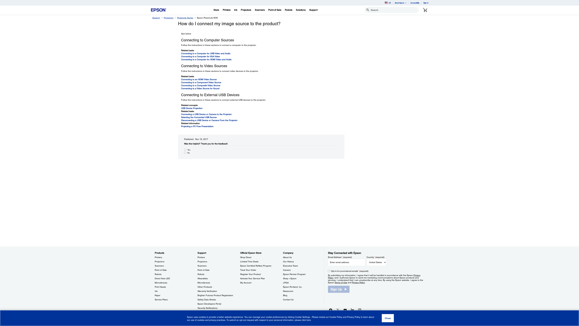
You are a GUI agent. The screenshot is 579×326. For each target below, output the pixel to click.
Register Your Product (250, 274)
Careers (287, 270)
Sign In (425, 3)
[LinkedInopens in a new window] (352, 310)
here (308, 320)
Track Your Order (248, 270)
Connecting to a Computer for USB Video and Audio (205, 53)
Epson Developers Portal (209, 304)
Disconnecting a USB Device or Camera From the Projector (209, 120)
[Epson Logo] (158, 10)
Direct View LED (162, 278)
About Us (287, 257)
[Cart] (425, 10)
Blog (285, 295)
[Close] (388, 318)
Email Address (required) (340, 257)
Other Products (205, 287)
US (390, 3)
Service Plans (161, 299)
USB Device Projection (191, 108)
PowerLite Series (185, 18)
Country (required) (375, 257)
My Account (245, 282)
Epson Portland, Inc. (292, 287)
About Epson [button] (399, 3)
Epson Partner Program (294, 274)
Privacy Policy (358, 282)
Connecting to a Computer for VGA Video (200, 56)
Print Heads (160, 287)
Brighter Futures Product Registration (215, 295)
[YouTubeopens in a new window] (345, 310)
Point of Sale (161, 270)
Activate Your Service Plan (252, 278)
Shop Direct (245, 257)
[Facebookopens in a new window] (330, 310)
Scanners (159, 266)
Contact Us (288, 299)
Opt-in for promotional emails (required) (350, 271)
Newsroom (288, 291)
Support (156, 18)
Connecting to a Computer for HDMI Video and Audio (206, 59)
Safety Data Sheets (207, 299)
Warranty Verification (207, 291)
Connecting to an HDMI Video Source (199, 79)
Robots (158, 274)
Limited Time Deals (249, 261)
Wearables (203, 278)
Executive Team (290, 266)
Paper (157, 295)
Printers (158, 257)
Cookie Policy (335, 316)
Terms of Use (340, 282)
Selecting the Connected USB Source (199, 117)
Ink (156, 291)
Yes (188, 150)
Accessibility (414, 3)
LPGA (286, 282)
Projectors (168, 18)
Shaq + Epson (289, 278)
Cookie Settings (303, 316)
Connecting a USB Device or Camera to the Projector (206, 114)
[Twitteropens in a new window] (338, 310)
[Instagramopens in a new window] (359, 310)
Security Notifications (207, 308)
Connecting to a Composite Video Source (200, 85)
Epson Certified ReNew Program (255, 266)
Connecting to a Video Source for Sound (200, 88)
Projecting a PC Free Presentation (197, 126)
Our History (288, 261)
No (188, 153)
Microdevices (161, 282)
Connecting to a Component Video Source (201, 82)
